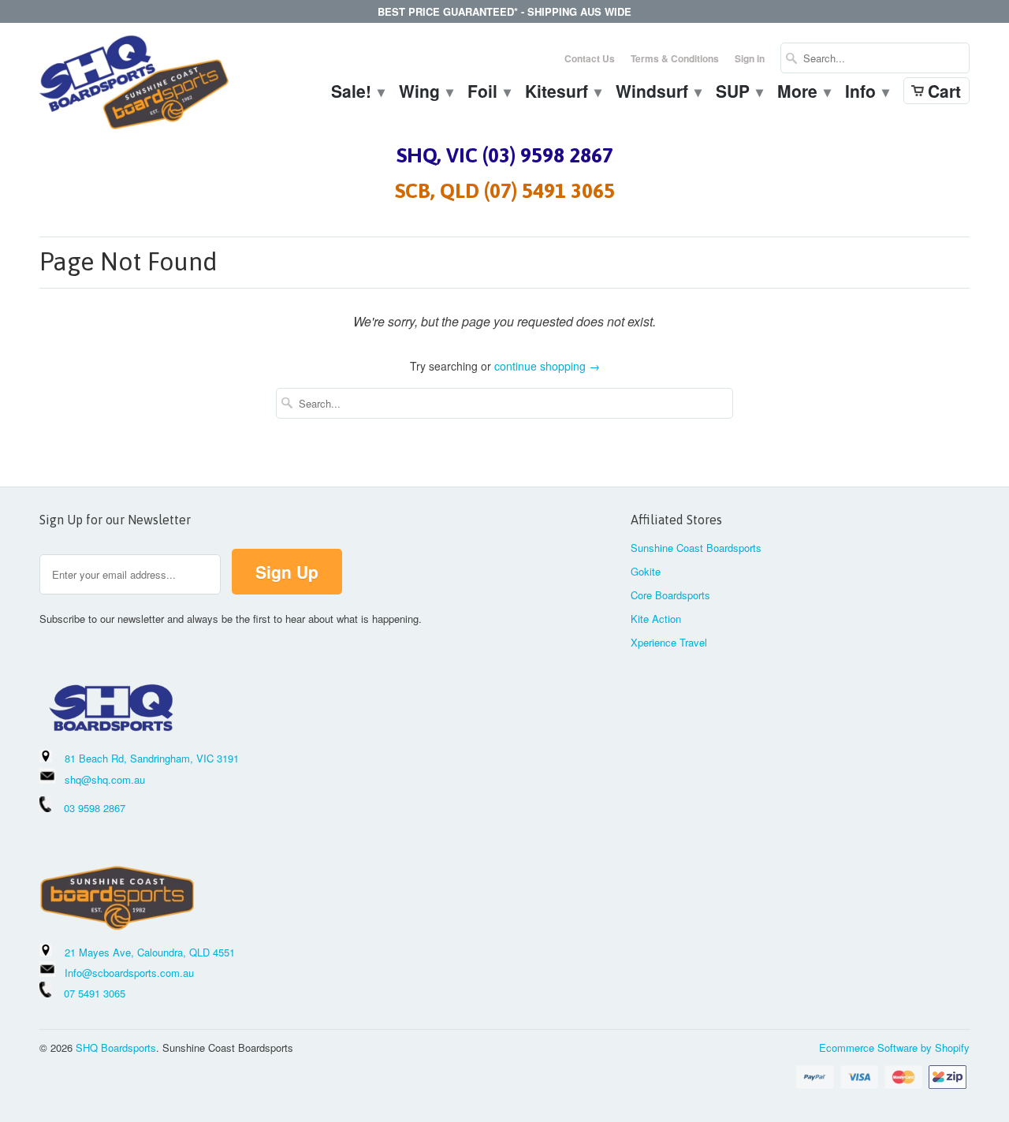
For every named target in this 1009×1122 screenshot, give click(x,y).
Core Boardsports (670, 594)
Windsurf (658, 93)
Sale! (357, 93)
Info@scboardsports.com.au (129, 972)
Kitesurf (562, 93)
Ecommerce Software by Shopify (894, 1047)
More (803, 93)
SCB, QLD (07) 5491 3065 (505, 191)
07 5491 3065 (88, 993)
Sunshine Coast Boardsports (696, 547)
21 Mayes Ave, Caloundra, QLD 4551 (150, 952)
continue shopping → (547, 366)
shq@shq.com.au (105, 779)
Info (866, 93)
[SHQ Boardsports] (134, 86)
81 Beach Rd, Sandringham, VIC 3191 (152, 758)
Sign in (750, 58)
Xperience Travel (669, 642)
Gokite (646, 571)
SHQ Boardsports (116, 1047)
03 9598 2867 (94, 807)
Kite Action (656, 618)
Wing (425, 93)
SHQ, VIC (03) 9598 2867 (505, 155)
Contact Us (589, 58)
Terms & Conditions (675, 58)
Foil (488, 93)
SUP (738, 93)
